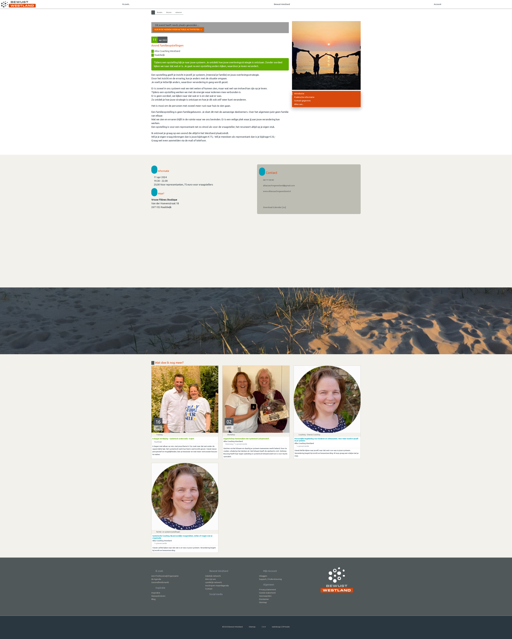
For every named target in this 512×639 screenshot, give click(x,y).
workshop (178, 12)
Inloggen (263, 576)
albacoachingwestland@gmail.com (279, 185)
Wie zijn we (210, 579)
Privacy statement (267, 589)
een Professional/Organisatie (165, 576)
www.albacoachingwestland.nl (277, 191)
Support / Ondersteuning (270, 579)
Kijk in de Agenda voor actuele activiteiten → (178, 29)
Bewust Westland (282, 4)
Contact (208, 589)
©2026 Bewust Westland (232, 627)
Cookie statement (267, 593)
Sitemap (263, 602)
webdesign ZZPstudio (281, 627)
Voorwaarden (265, 596)
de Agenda (156, 579)
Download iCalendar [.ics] (274, 207)
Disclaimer (264, 599)
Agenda (168, 12)
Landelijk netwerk (213, 582)
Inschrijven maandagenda (217, 585)
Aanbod (159, 12)
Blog (153, 599)
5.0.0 (264, 627)
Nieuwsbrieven (158, 596)
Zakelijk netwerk (213, 576)
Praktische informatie (304, 97)
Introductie (299, 93)
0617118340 (268, 180)
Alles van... (299, 104)
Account (437, 4)
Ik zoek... (126, 4)
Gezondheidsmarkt (160, 582)
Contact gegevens (302, 100)
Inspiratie (155, 593)
